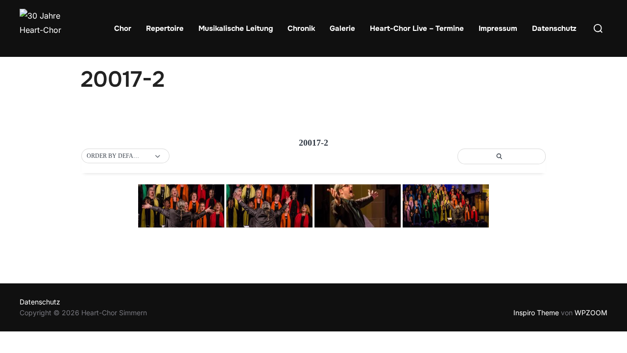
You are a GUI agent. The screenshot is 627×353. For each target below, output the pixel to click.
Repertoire (165, 28)
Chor (122, 28)
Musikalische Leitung (235, 28)
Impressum (498, 28)
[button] (125, 156)
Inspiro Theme (536, 312)
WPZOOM (591, 312)
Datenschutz (554, 28)
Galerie (342, 28)
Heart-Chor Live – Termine (417, 28)
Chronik (301, 28)
